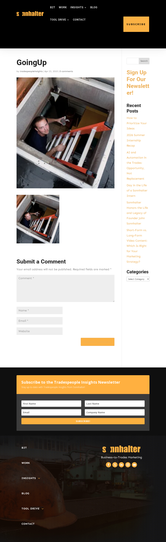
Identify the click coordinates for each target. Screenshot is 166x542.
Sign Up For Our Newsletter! (138, 82)
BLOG (93, 7)
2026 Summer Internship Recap (136, 140)
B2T (52, 7)
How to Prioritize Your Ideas (137, 123)
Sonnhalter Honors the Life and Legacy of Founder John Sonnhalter (137, 213)
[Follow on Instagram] (127, 464)
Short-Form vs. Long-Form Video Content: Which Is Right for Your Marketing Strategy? (137, 245)
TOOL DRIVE (58, 19)
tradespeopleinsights (31, 71)
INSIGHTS (76, 7)
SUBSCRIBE (136, 24)
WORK (63, 7)
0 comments (66, 71)
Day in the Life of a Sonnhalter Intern (137, 190)
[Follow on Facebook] (108, 464)
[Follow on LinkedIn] (121, 464)
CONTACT (79, 19)
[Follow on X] (115, 464)
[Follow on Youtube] (134, 464)
